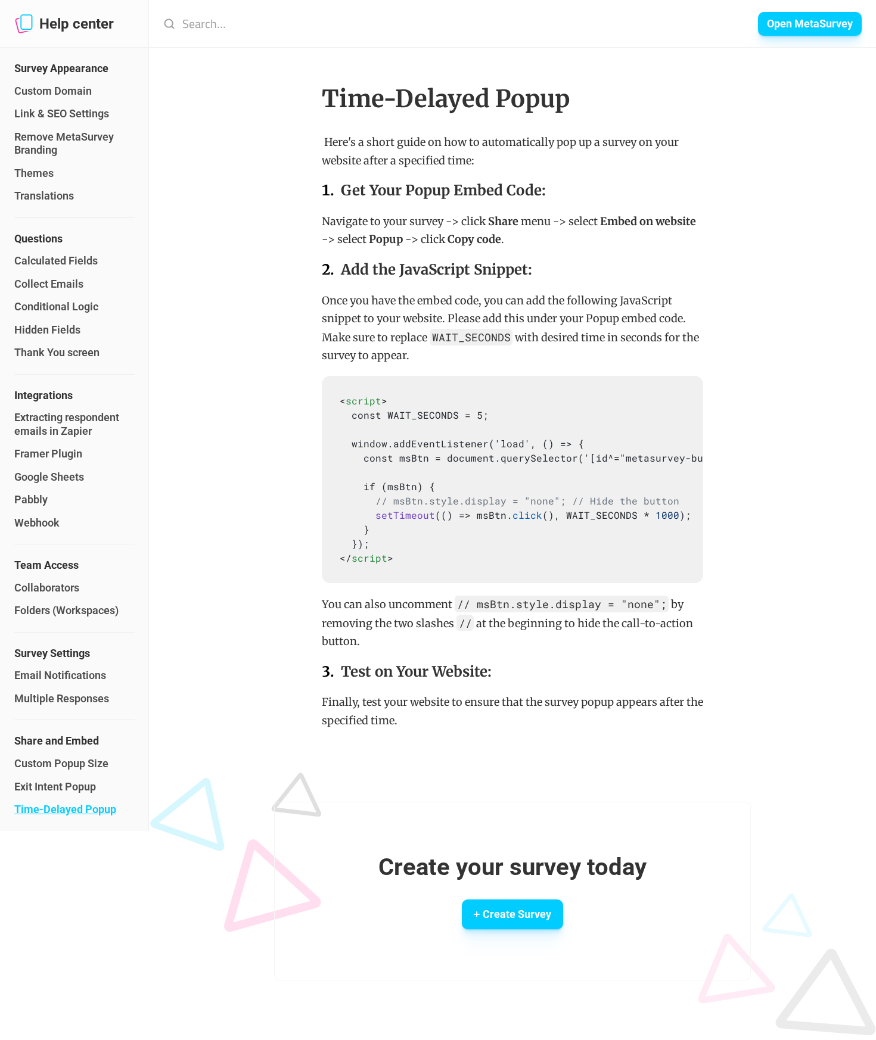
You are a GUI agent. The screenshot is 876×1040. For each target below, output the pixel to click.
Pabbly (31, 499)
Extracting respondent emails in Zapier (68, 424)
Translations (44, 195)
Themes (34, 173)
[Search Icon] (447, 24)
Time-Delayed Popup (65, 809)
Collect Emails (48, 284)
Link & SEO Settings (61, 113)
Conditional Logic (56, 306)
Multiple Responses (61, 698)
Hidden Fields (47, 329)
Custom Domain (53, 91)
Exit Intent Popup (55, 786)
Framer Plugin (48, 453)
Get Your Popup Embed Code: (443, 190)
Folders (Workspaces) (66, 610)
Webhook (37, 522)
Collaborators (46, 587)
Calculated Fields (56, 260)
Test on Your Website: (416, 671)
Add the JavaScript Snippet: (436, 269)
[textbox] (549, 479)
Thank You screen (57, 352)
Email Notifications (60, 675)
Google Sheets (49, 477)
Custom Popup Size (61, 763)
